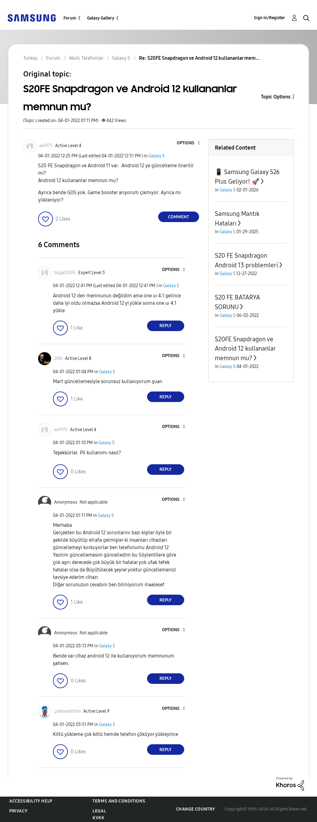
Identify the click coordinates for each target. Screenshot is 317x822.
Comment (178, 217)
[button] (188, 143)
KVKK (98, 817)
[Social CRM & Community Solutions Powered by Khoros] (290, 783)
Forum (69, 18)
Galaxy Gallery (100, 18)
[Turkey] (31, 17)
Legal (99, 811)
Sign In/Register (269, 17)
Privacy (18, 811)
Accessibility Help (30, 801)
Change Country (195, 809)
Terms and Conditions (119, 801)
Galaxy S (157, 156)
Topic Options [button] (275, 97)
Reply (165, 325)
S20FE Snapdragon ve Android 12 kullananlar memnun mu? (245, 348)
